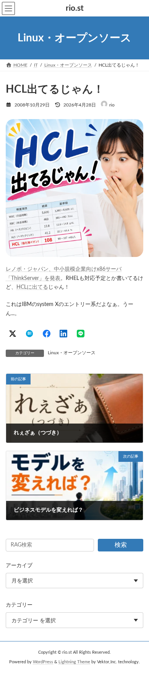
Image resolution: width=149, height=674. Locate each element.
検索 (121, 545)
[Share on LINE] (80, 333)
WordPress (43, 662)
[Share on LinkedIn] (63, 333)
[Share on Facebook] (46, 333)
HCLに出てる (32, 287)
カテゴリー (19, 605)
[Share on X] (12, 333)
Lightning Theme (74, 662)
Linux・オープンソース (72, 352)
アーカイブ (19, 565)
